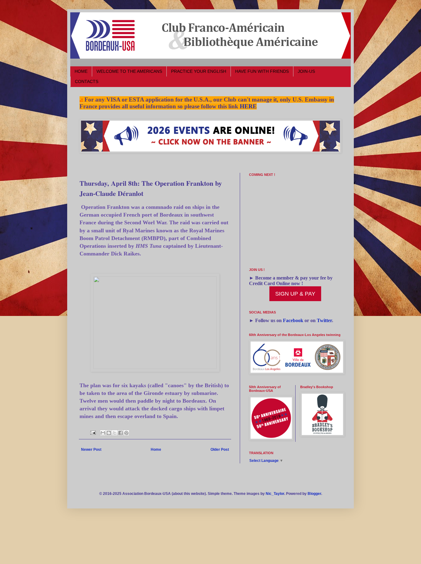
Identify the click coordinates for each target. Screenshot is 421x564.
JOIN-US (306, 71)
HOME (81, 71)
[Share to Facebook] (120, 433)
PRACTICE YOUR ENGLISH (198, 71)
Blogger (314, 493)
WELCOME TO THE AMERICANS (129, 71)
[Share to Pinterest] (126, 433)
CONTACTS (86, 81)
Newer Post (91, 449)
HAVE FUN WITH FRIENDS (262, 71)
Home (156, 449)
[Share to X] (115, 433)
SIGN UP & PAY (295, 294)
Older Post (220, 449)
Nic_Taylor (275, 493)
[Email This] (103, 433)
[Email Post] (93, 432)
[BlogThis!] (109, 433)
